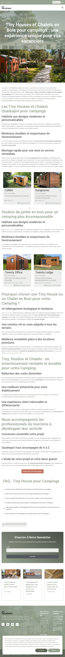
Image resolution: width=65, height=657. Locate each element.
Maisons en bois (44, 622)
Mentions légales (6, 655)
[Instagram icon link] (17, 624)
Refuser (54, 650)
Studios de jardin (44, 620)
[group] (17, 188)
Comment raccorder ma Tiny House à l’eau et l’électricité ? (58, 618)
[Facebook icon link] (3, 624)
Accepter (41, 650)
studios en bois (9, 229)
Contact (57, 2)
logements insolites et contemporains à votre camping (30, 394)
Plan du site (27, 655)
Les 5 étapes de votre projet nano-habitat (57, 623)
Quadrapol (5, 98)
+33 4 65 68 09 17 (9, 2)
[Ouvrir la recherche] (62, 2)
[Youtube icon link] (7, 624)
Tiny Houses (8, 313)
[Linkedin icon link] (12, 624)
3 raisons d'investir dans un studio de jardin (57, 629)
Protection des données (17, 655)
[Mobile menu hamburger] (62, 7)
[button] (60, 191)
